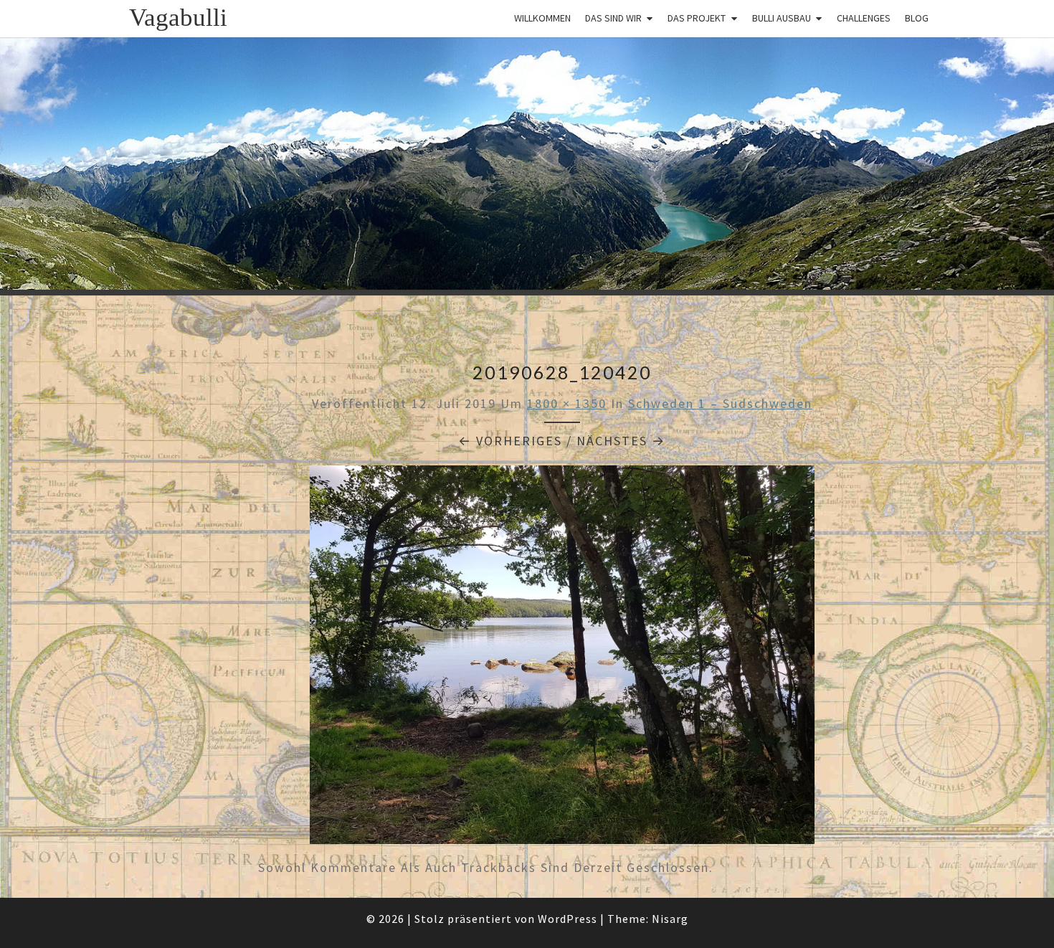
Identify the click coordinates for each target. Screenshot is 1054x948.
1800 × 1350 (567, 403)
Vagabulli (178, 18)
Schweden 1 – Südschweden (720, 403)
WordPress (567, 918)
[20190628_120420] (562, 659)
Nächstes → (620, 440)
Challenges (864, 17)
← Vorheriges (510, 440)
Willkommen (542, 17)
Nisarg (670, 918)
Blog (917, 17)
